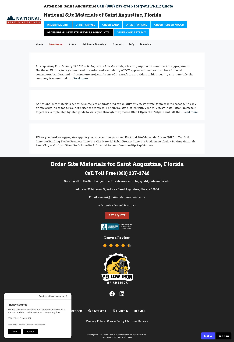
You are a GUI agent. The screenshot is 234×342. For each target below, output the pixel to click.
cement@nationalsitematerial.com (121, 197)
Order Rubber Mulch (169, 24)
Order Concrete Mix (131, 32)
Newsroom (56, 44)
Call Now (224, 336)
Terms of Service (137, 321)
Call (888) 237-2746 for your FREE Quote (135, 6)
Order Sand (110, 24)
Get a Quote (117, 215)
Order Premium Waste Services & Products (78, 32)
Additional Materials (94, 44)
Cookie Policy (116, 321)
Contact (117, 44)
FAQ (131, 44)
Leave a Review (117, 238)
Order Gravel (85, 24)
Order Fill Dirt (58, 24)
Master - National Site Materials (116, 334)
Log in (129, 337)
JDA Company (119, 337)
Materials (146, 44)
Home (39, 44)
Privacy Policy (95, 321)
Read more (80, 78)
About (72, 44)
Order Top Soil (136, 24)
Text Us (208, 336)
